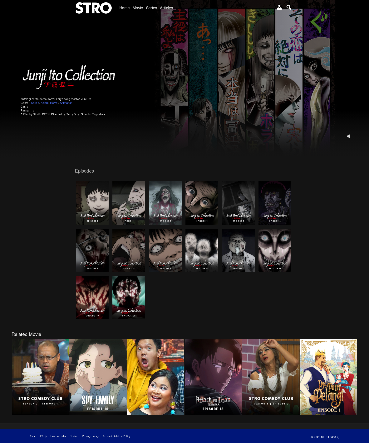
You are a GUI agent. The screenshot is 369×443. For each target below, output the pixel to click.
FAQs (43, 436)
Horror (54, 103)
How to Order (58, 436)
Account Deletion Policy (116, 436)
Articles (166, 7)
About (33, 436)
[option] (40, 377)
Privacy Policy (90, 436)
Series (151, 7)
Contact (74, 436)
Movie (138, 7)
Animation (66, 103)
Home (124, 7)
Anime (45, 103)
